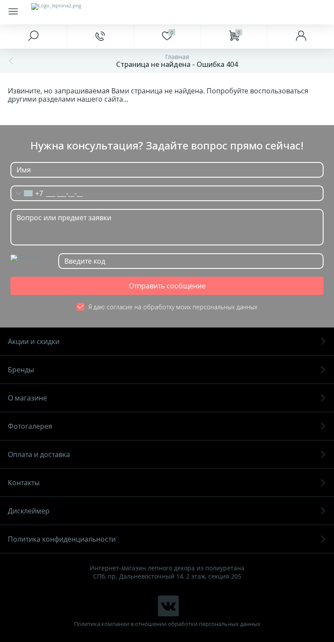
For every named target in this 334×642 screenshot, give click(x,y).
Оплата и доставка (39, 454)
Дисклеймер (29, 511)
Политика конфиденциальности (62, 539)
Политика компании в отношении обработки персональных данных (167, 624)
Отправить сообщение (167, 286)
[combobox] (27, 193)
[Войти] (300, 36)
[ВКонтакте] (168, 606)
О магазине (27, 398)
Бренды (21, 369)
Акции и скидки (34, 341)
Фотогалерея (30, 426)
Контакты (24, 482)
